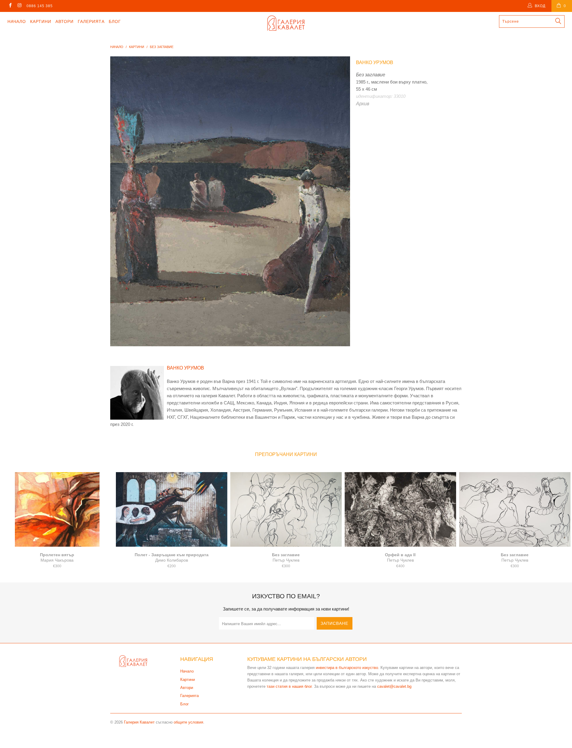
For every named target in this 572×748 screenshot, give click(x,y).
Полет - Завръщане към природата (171, 509)
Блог (115, 21)
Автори (64, 21)
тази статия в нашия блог (289, 686)
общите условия (188, 722)
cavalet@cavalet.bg (394, 686)
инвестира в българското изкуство (347, 667)
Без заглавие (286, 509)
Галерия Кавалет (139, 722)
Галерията (91, 21)
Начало (16, 21)
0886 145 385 (40, 6)
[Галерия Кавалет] (286, 23)
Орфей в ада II (400, 509)
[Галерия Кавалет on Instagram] (19, 6)
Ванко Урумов (374, 62)
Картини (40, 21)
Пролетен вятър (57, 509)
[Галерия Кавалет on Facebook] (10, 6)
